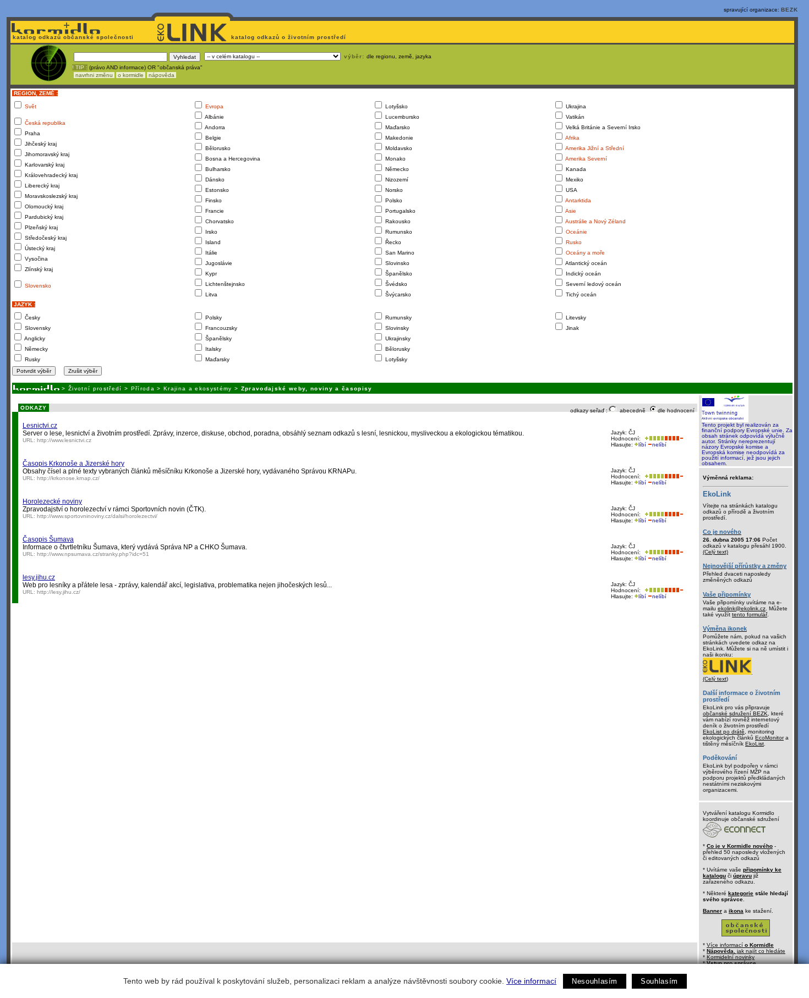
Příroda (143, 388)
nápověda (161, 75)
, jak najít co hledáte (746, 951)
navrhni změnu (94, 75)
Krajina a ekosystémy (197, 388)
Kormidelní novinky (731, 957)
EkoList (754, 744)
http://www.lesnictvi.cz (64, 440)
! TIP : (80, 67)
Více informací (531, 981)
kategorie (740, 893)
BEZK (789, 10)
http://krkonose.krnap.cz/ (68, 478)
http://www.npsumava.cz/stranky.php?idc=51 (93, 554)
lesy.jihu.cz (39, 577)
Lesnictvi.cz (40, 425)
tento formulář (749, 614)
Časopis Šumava (48, 539)
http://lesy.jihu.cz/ (58, 592)
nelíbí (659, 445)
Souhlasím (659, 981)
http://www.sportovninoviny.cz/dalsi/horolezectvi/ (97, 516)
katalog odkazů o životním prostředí (289, 37)
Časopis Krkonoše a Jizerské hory (73, 463)
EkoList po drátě (724, 732)
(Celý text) (715, 552)
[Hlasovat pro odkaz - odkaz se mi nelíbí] (673, 438)
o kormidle (130, 75)
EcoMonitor (769, 738)
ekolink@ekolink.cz (742, 608)
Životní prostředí (95, 388)
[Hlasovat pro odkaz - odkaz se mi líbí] (653, 438)
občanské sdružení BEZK (735, 713)
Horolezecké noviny (52, 501)
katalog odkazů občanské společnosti (72, 37)
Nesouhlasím (594, 981)
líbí (642, 445)
